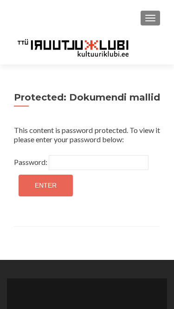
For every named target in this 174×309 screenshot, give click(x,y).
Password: (31, 162)
